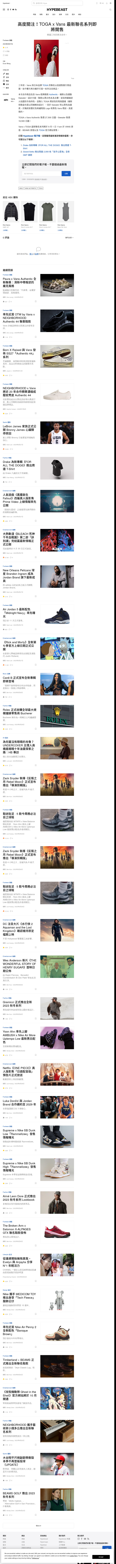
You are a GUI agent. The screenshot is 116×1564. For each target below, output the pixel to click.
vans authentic (30, 188)
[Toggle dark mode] (110, 9)
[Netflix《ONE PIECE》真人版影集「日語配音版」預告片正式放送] (57, 1076)
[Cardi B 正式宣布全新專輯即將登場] (57, 685)
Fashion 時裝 (7, 458)
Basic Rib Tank (62, 227)
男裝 (23, 1539)
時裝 (34, 14)
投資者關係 (63, 1548)
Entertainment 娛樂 (9, 491)
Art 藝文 (5, 738)
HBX (41, 1548)
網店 (79, 14)
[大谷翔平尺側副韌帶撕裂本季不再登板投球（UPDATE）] (57, 1467)
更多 (73, 14)
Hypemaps (44, 1542)
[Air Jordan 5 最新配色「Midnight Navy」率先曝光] (57, 617)
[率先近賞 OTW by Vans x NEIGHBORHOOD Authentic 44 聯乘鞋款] (57, 323)
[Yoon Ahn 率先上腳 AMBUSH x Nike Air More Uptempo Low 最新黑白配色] (57, 1041)
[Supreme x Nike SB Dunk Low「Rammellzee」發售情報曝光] (57, 1138)
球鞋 (41, 14)
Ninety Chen (10, 1051)
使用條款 (37, 179)
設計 (54, 14)
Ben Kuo (9, 692)
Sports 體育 (7, 422)
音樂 (60, 14)
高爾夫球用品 (26, 1548)
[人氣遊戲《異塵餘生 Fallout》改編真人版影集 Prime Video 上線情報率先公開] (57, 506)
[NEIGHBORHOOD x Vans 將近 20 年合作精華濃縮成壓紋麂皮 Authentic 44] (57, 398)
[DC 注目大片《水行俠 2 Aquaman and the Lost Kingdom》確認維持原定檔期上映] (57, 933)
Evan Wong (6, 63)
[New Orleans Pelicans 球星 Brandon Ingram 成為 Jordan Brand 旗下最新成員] (57, 581)
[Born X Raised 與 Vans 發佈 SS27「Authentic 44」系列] (57, 360)
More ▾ (38, 1526)
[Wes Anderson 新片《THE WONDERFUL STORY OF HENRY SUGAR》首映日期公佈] (57, 972)
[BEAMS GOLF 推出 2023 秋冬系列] (57, 1502)
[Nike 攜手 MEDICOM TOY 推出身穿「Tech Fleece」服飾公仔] (57, 1302)
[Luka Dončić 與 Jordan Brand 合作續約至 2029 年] (57, 1107)
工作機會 (62, 1545)
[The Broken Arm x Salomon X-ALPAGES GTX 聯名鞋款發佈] (57, 1234)
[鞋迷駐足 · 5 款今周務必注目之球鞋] (57, 824)
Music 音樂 (6, 674)
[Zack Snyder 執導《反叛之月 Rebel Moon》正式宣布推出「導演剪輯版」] (57, 787)
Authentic (53, 94)
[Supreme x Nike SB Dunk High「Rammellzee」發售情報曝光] (57, 1171)
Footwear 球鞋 (7, 40)
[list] (46, 60)
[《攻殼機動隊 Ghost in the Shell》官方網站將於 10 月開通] (57, 1400)
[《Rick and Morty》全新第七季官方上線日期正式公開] (57, 651)
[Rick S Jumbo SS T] (29, 211)
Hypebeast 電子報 (31, 135)
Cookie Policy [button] (73, 1556)
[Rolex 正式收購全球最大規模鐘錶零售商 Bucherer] (57, 717)
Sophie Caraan (11, 409)
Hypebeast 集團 (64, 1539)
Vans (13, 99)
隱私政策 (44, 179)
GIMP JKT (6, 227)
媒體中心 (62, 1542)
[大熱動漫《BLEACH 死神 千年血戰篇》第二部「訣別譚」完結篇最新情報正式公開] (57, 543)
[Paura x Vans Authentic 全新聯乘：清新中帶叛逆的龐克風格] (57, 288)
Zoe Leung (10, 297)
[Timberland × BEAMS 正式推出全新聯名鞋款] (57, 1367)
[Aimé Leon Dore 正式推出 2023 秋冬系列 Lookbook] (57, 1202)
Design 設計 (7, 1290)
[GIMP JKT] (11, 211)
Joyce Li (9, 371)
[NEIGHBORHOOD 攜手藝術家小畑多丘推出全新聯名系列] (57, 1433)
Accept (101, 1557)
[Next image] (69, 60)
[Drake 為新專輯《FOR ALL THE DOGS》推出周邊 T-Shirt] (57, 470)
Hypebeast (44, 1539)
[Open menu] (4, 9)
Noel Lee (9, 445)
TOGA (45, 85)
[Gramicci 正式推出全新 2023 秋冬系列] (57, 1008)
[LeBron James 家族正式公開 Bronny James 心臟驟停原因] (57, 435)
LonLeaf (9, 761)
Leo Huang (10, 724)
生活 (66, 14)
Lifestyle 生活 (7, 1255)
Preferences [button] (35, 1558)
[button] (5, 55)
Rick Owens (6, 225)
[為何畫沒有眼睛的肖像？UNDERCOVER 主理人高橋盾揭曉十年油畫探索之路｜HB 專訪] (57, 751)
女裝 (23, 1542)
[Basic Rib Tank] (66, 211)
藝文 (47, 14)
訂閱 (66, 173)
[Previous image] (23, 60)
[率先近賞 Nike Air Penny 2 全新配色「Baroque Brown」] (57, 1335)
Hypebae (43, 1545)
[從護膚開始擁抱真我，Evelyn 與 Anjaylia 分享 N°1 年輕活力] (57, 1268)
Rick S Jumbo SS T (27, 227)
